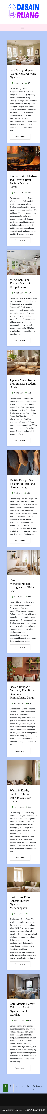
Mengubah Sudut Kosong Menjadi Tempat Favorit (20, 283)
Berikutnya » (37, 1087)
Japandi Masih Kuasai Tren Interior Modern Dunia (23, 383)
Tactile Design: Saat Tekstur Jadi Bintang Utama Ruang (22, 483)
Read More (19, 137)
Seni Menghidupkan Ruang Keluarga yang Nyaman (23, 73)
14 (28, 1086)
